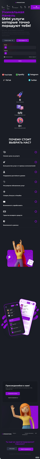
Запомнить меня (8, 56)
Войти (20, 60)
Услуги (14, 433)
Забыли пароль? (32, 56)
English (37, 457)
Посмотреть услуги (12, 393)
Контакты (31, 433)
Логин (5, 44)
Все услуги (11, 448)
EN (28, 7)
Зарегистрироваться (13, 397)
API (36, 433)
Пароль (6, 50)
